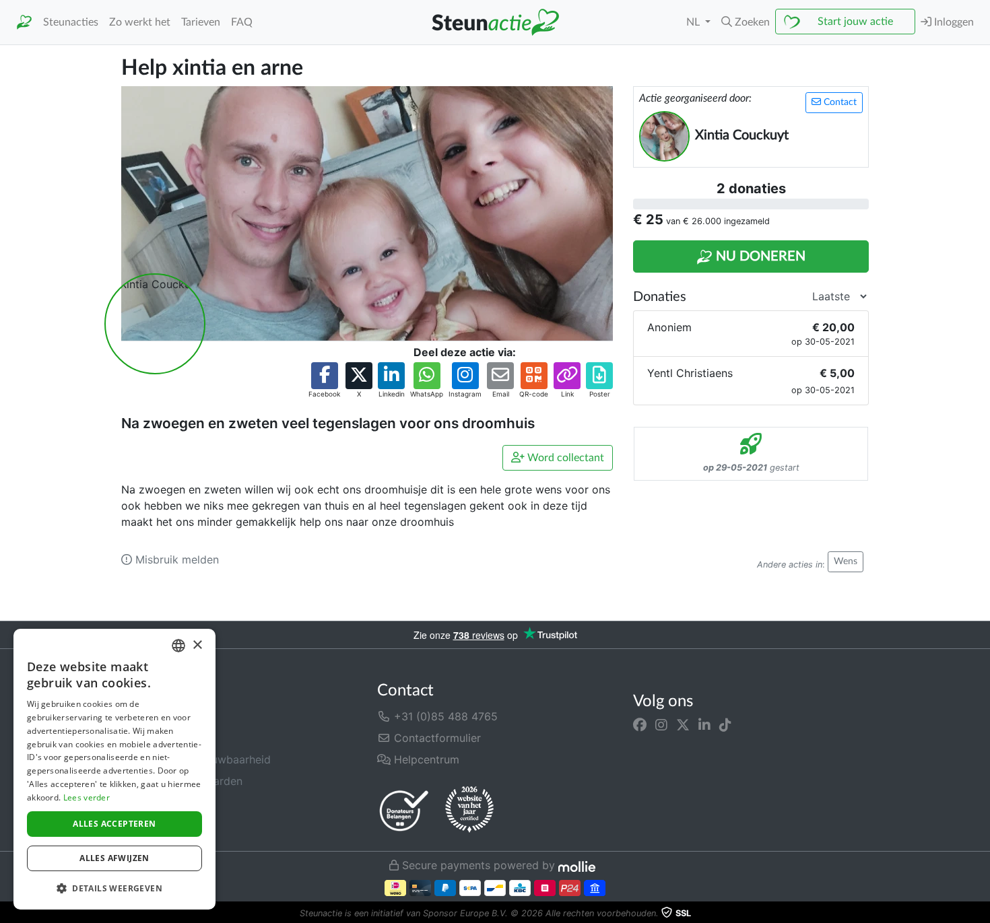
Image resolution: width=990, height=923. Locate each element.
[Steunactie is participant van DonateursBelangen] (404, 810)
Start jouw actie (855, 21)
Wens (845, 561)
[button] (745, 22)
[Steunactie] (24, 22)
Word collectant (564, 457)
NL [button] (694, 22)
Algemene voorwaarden (181, 781)
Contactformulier (436, 738)
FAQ (242, 22)
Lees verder (86, 797)
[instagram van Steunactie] (661, 724)
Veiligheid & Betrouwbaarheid (196, 759)
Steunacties (70, 22)
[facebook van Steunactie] (640, 724)
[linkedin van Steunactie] (704, 724)
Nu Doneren (759, 256)
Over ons (144, 716)
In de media (150, 738)
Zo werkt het (139, 22)
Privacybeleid (155, 802)
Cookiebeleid (155, 824)
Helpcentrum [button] (425, 759)
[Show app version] (980, 913)
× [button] (197, 645)
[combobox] (178, 645)
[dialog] (114, 769)
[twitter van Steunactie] (683, 724)
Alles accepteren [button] (114, 823)
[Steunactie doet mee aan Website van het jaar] (469, 809)
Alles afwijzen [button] (114, 858)
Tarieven (200, 22)
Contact (839, 102)
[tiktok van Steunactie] (725, 724)
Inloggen (952, 22)
